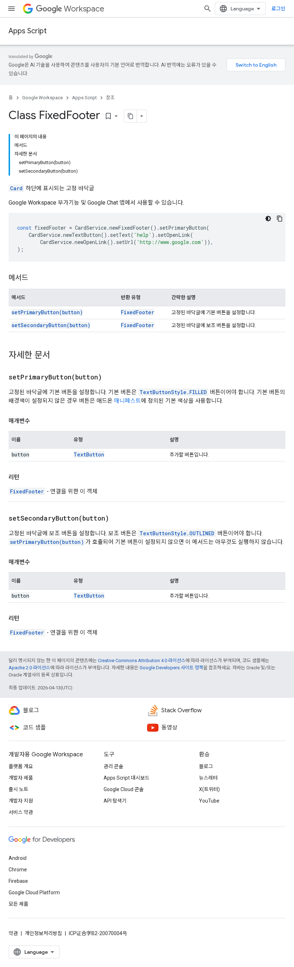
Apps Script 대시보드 (127, 778)
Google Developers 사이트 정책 (171, 667)
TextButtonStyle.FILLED (173, 392)
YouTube (209, 801)
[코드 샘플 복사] (279, 218)
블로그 (206, 766)
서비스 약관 (21, 812)
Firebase (18, 881)
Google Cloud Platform (34, 892)
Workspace (84, 9)
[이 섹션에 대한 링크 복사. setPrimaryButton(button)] (111, 377)
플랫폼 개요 (21, 766)
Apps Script (28, 31)
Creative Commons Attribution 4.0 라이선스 (141, 660)
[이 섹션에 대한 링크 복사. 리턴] (26, 477)
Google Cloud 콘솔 (124, 789)
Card (16, 188)
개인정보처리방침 (43, 933)
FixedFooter (137, 312)
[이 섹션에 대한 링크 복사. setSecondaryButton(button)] (118, 518)
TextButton (89, 454)
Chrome (18, 869)
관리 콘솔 (113, 766)
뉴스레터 (208, 778)
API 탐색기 (115, 801)
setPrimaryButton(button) (47, 312)
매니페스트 (127, 400)
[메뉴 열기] (11, 8)
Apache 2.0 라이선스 (29, 667)
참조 (110, 97)
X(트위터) (209, 789)
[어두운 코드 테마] (268, 218)
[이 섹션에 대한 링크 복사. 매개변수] (37, 421)
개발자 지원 (21, 801)
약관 (13, 933)
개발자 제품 (21, 778)
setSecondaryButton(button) (50, 325)
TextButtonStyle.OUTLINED (176, 533)
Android (18, 858)
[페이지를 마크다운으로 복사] (130, 116)
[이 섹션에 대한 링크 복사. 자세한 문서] (57, 355)
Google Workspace (42, 97)
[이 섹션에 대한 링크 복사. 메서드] (35, 278)
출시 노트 (18, 789)
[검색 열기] (207, 8)
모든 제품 (18, 904)
